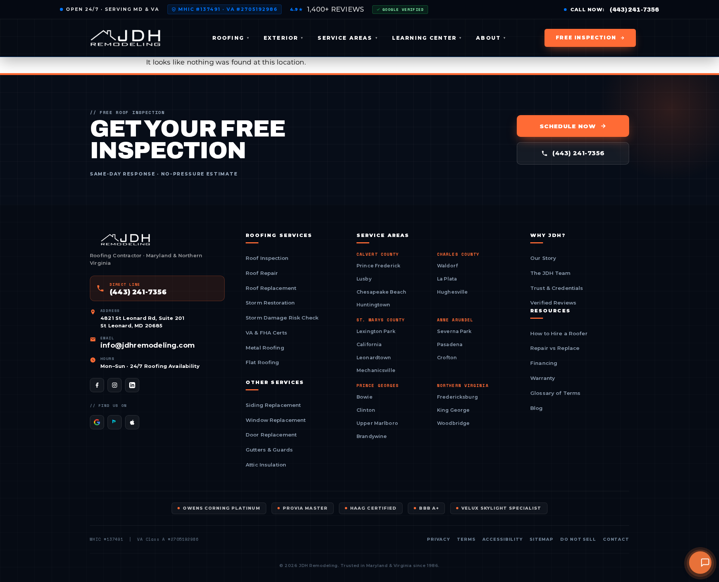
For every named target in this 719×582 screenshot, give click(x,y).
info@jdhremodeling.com (147, 345)
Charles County (458, 254)
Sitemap (541, 539)
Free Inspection (586, 37)
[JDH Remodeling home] (125, 38)
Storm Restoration (270, 303)
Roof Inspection (267, 258)
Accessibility (502, 539)
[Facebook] (97, 385)
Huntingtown (373, 305)
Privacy (438, 539)
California (369, 344)
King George (453, 410)
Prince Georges (378, 386)
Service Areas (348, 38)
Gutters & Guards (269, 450)
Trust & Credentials (556, 288)
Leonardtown (374, 357)
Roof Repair (262, 273)
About (491, 38)
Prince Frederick (378, 265)
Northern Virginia (463, 386)
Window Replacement (276, 420)
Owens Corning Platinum (221, 508)
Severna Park (454, 331)
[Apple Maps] (132, 422)
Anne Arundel (455, 320)
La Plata (447, 279)
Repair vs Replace (554, 348)
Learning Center (427, 38)
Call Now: (614, 9)
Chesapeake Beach (381, 292)
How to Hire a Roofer (559, 333)
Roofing (231, 38)
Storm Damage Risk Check (282, 318)
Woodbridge (453, 423)
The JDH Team (550, 273)
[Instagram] (114, 385)
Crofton (447, 357)
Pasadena (449, 344)
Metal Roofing (265, 348)
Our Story (543, 258)
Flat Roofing (262, 362)
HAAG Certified (373, 508)
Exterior (284, 38)
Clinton (366, 410)
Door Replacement (271, 435)
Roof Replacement (271, 288)
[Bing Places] (114, 422)
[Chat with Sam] (700, 562)
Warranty (542, 378)
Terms (466, 539)
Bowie (365, 397)
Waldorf (447, 265)
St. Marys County (381, 320)
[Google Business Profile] (97, 422)
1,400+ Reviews (327, 9)
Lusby (364, 279)
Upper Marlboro (377, 423)
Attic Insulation (266, 465)
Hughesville (452, 292)
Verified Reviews (553, 303)
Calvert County (378, 254)
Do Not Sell (578, 539)
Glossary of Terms (555, 393)
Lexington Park (376, 331)
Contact (616, 539)
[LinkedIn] (132, 385)
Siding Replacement (273, 405)
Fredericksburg (457, 397)
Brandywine (372, 436)
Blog (536, 408)
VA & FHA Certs (266, 333)
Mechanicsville (376, 370)
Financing (543, 363)
